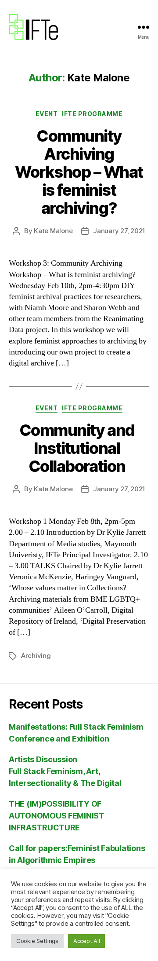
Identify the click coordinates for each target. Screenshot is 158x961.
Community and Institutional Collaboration (79, 448)
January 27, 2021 (119, 231)
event (47, 113)
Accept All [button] (86, 940)
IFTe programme (92, 113)
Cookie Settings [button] (37, 940)
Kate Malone (53, 231)
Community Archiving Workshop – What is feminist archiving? (79, 172)
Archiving (36, 655)
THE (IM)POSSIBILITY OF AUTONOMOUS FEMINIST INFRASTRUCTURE (56, 815)
